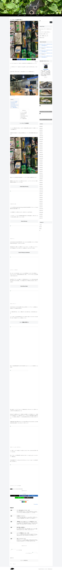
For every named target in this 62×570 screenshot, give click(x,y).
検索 (40, 20)
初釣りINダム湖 (42, 37)
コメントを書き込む (24, 560)
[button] (33, 59)
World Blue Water (13, 106)
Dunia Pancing (13, 103)
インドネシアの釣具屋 (14, 101)
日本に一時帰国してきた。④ (44, 35)
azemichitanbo (44, 45)
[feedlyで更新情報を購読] (24, 502)
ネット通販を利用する (14, 107)
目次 (23, 110)
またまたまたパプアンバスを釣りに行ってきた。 (46, 30)
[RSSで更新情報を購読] (25, 502)
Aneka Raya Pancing (14, 102)
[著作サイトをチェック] (22, 502)
